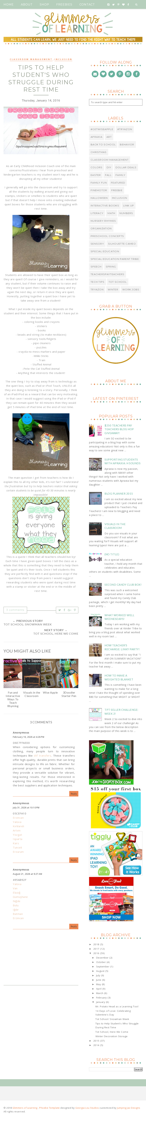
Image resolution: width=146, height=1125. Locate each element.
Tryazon (97, 289)
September (103, 966)
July (98, 975)
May (99, 984)
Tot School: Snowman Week (112, 1019)
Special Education (105, 251)
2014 (96, 1045)
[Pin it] (75, 610)
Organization (101, 228)
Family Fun (99, 182)
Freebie (116, 190)
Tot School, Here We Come (111, 1031)
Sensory (97, 243)
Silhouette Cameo (122, 243)
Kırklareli (18, 826)
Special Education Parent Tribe (115, 259)
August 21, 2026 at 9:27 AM (27, 873)
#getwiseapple (102, 129)
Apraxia (96, 136)
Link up (128, 205)
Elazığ (16, 892)
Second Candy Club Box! (123, 584)
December (103, 957)
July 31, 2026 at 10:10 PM (26, 807)
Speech (96, 266)
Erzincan (18, 817)
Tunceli (17, 847)
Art (109, 136)
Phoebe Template (49, 1107)
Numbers (126, 213)
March (100, 993)
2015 (96, 1040)
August (100, 971)
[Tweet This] (59, 610)
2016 (96, 953)
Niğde (16, 901)
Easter (96, 175)
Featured (118, 182)
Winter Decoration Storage (111, 1036)
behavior (127, 144)
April (99, 988)
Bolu (16, 905)
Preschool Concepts (107, 236)
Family (120, 175)
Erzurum (18, 851)
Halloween (99, 197)
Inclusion (63, 59)
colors (97, 167)
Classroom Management (31, 59)
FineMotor (99, 190)
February (102, 997)
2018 (96, 944)
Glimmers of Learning (25, 1107)
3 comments (15, 610)
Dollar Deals (126, 167)
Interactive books (105, 205)
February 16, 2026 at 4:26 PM (28, 736)
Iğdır (16, 909)
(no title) (112, 554)
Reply (74, 793)
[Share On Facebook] (64, 610)
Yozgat (17, 834)
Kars (16, 843)
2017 (96, 948)
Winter (113, 289)
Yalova (17, 822)
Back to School (103, 144)
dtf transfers (42, 755)
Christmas (99, 152)
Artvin (16, 830)
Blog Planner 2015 (119, 493)
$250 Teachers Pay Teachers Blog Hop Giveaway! (119, 429)
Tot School (118, 281)
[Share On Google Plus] (69, 610)
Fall (108, 175)
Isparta (17, 839)
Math (111, 213)
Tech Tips (98, 281)
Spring (111, 266)
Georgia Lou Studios (87, 1107)
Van (15, 888)
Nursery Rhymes (103, 220)
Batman (18, 914)
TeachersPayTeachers (107, 274)
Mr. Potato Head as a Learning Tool (116, 1006)
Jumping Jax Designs (128, 1107)
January (101, 1002)
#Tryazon (124, 129)
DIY (109, 167)
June (99, 979)
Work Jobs (130, 289)
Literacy (97, 213)
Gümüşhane (20, 897)
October (101, 962)
